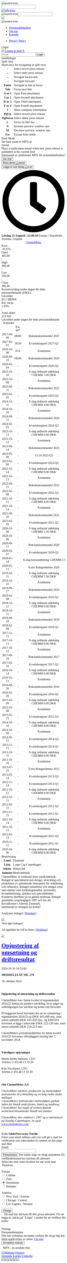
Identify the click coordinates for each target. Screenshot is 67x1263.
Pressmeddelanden (20, 27)
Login (40, 54)
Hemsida (6, 1256)
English (17, 239)
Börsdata (30, 913)
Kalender (8, 322)
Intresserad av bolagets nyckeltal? (21, 906)
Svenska (6, 239)
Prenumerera (10, 1154)
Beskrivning (8, 856)
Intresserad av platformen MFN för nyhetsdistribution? (33, 155)
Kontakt (13, 34)
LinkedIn (27, 1256)
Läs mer (39, 1239)
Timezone (7, 1165)
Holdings (41, 929)
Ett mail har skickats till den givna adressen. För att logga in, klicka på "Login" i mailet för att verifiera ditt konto (33, 1218)
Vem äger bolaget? (12, 923)
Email (4, 1147)
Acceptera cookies (13, 1242)
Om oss (13, 31)
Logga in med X (14, 50)
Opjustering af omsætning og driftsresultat (20, 952)
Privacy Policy (17, 40)
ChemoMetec (34, 242)
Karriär (17, 1256)
